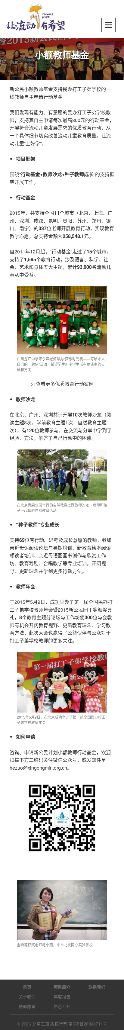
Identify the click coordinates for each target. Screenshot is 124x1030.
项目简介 (62, 987)
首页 (27, 987)
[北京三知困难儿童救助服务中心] (35, 17)
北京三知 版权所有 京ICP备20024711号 (69, 1024)
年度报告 (62, 996)
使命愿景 (27, 1006)
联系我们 (96, 987)
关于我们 (27, 996)
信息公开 (62, 1006)
